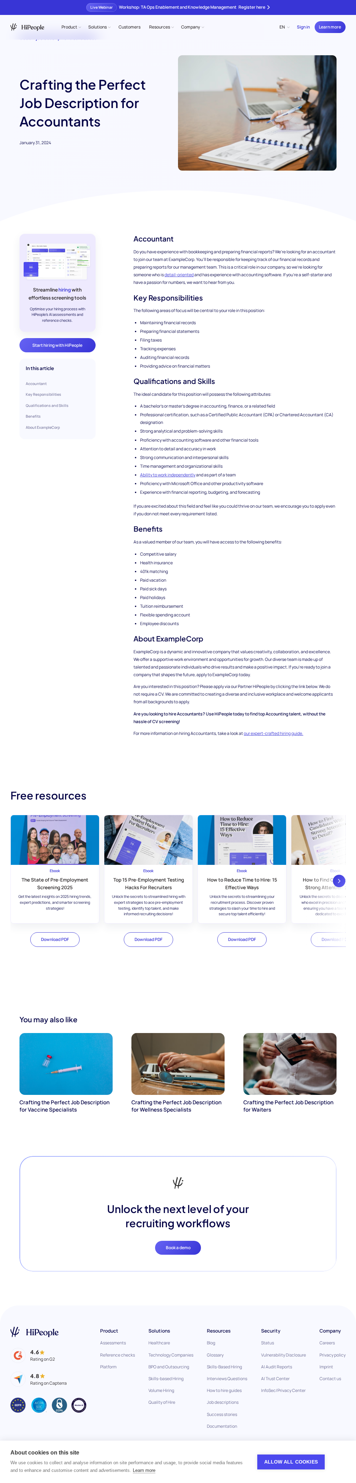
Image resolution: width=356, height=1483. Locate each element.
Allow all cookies (291, 1462)
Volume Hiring (161, 1390)
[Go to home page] (34, 1332)
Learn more (330, 27)
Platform (108, 1367)
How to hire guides (224, 1390)
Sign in (303, 27)
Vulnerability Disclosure (283, 1355)
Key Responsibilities (43, 394)
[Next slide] (339, 881)
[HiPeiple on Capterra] (38, 1379)
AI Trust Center (275, 1379)
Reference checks (117, 1355)
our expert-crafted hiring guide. (273, 733)
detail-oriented (179, 275)
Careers (327, 1343)
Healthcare (159, 1343)
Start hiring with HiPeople (57, 345)
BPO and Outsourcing (168, 1367)
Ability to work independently (167, 475)
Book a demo (178, 1248)
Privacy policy (332, 1355)
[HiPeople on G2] (32, 1355)
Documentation (222, 1426)
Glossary (215, 1355)
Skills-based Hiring (166, 1379)
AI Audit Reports (276, 1367)
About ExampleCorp (43, 427)
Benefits (33, 416)
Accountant (36, 383)
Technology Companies (170, 1355)
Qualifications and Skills (47, 405)
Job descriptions (222, 1402)
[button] (70, 27)
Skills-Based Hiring (224, 1367)
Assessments (113, 1343)
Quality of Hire (161, 1402)
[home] (27, 27)
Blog (211, 1343)
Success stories (222, 1414)
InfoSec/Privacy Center (283, 1390)
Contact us (330, 1379)
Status (267, 1343)
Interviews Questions (227, 1379)
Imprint (326, 1367)
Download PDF (55, 939)
